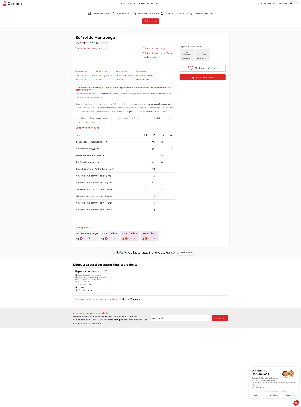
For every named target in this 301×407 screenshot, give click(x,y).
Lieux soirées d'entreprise (148, 13)
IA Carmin (283, 3)
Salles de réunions (123, 13)
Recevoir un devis (205, 77)
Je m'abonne (220, 318)
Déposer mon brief (267, 3)
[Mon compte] (296, 3)
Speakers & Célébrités (203, 13)
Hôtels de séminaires (101, 13)
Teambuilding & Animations (176, 13)
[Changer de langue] (291, 3)
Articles (154, 3)
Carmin (123, 3)
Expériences (143, 3)
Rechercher (152, 21)
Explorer (132, 3)
